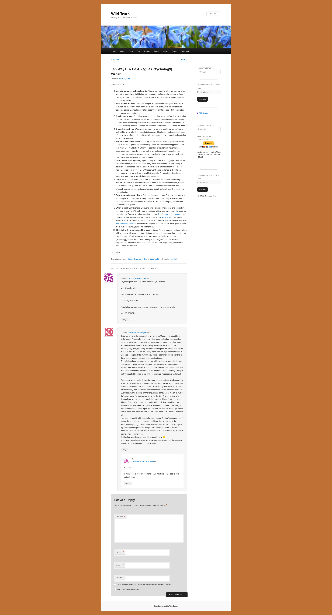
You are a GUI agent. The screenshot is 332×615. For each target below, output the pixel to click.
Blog (138, 51)
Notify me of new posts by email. (128, 589)
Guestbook (185, 51)
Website (119, 577)
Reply (124, 319)
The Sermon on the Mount (169, 214)
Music (165, 51)
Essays (147, 51)
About (122, 51)
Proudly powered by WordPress (166, 606)
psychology (143, 259)
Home (114, 51)
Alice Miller (166, 217)
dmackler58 (154, 259)
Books (156, 51)
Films (131, 51)
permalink (173, 259)
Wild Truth (120, 13)
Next (184, 59)
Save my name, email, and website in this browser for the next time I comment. (145, 585)
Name (120, 552)
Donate (174, 51)
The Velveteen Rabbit (125, 223)
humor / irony (133, 259)
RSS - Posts (203, 113)
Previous (115, 59)
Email (120, 565)
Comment (120, 517)
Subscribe (202, 99)
